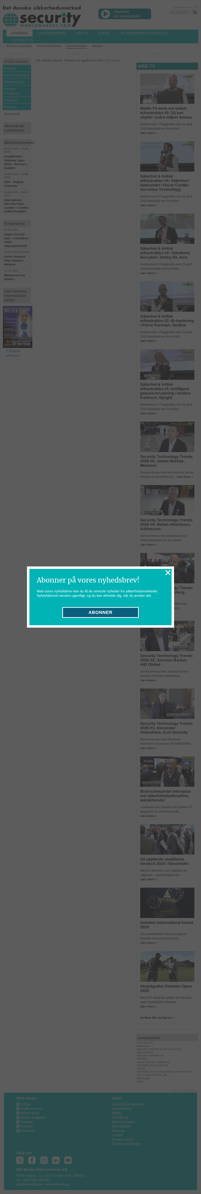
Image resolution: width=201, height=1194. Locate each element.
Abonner (100, 612)
